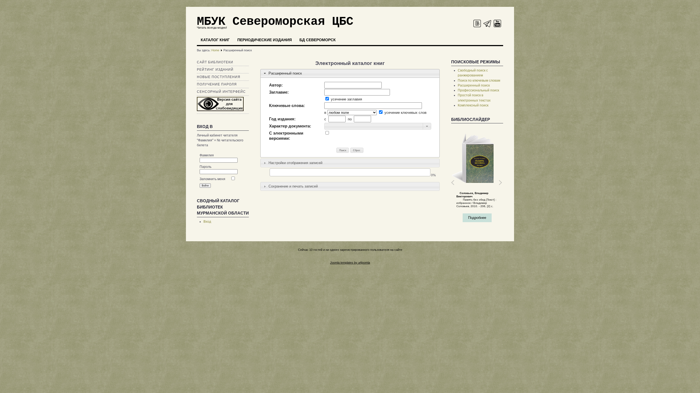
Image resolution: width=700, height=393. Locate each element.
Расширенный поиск (285, 73)
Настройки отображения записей (295, 163)
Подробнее (483, 218)
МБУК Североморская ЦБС (275, 21)
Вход (207, 222)
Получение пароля (217, 84)
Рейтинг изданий (215, 70)
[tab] (350, 73)
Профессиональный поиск (478, 90)
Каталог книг (215, 40)
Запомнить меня (212, 179)
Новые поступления (218, 77)
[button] (427, 126)
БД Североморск (317, 40)
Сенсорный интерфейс (221, 92)
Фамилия (207, 155)
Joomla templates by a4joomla (350, 262)
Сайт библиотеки (215, 62)
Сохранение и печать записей (293, 186)
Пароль (205, 167)
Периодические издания (264, 40)
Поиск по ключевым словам (479, 80)
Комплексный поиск (473, 105)
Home (215, 50)
